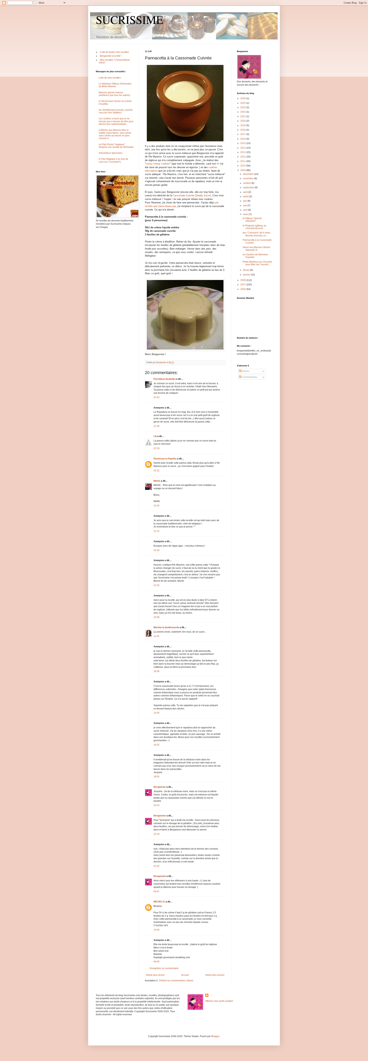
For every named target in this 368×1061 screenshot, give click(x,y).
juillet (246, 196)
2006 (243, 289)
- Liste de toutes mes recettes (114, 52)
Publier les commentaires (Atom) (176, 980)
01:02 (156, 866)
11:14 (156, 531)
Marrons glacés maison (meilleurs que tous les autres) (114, 94)
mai (245, 205)
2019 (243, 125)
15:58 (156, 617)
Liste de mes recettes (110, 77)
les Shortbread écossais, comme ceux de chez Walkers (116, 111)
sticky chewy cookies (158, 163)
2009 (243, 170)
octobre (247, 183)
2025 (243, 103)
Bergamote (160, 787)
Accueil (185, 975)
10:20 (156, 505)
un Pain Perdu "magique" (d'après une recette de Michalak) (116, 145)
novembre (248, 178)
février (246, 270)
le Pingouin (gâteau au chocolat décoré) (254, 227)
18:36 (156, 671)
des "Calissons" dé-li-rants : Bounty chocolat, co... (257, 234)
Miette (157, 481)
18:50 (156, 776)
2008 (243, 280)
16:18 (156, 550)
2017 (243, 134)
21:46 (156, 426)
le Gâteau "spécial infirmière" (252, 219)
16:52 (156, 744)
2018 (243, 130)
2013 (243, 152)
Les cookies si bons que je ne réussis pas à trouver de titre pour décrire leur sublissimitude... (116, 121)
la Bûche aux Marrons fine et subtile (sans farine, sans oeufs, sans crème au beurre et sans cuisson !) (115, 134)
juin (245, 201)
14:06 (156, 929)
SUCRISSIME (129, 19)
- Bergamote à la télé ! (110, 56)
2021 (243, 116)
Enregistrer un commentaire (164, 968)
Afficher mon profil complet (219, 1001)
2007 (243, 284)
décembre (248, 174)
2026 (243, 98)
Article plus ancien (214, 975)
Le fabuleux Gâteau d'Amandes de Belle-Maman (115, 85)
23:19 (156, 834)
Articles (245, 371)
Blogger (215, 1036)
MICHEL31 (159, 901)
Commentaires (249, 377)
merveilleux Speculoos (110, 153)
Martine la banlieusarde (166, 627)
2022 (243, 112)
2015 (243, 143)
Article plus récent (155, 975)
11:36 (156, 636)
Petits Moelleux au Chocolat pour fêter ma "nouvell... (257, 263)
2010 (243, 165)
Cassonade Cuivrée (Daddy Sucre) (192, 195)
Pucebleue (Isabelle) (165, 379)
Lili (155, 436)
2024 (243, 107)
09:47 (156, 891)
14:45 (156, 712)
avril (245, 210)
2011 (243, 161)
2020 (243, 121)
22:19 (156, 448)
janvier (247, 274)
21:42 (156, 585)
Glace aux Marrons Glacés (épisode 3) (256, 248)
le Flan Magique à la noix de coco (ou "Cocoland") (113, 160)
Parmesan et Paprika (165, 458)
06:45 (156, 961)
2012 (243, 156)
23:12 (156, 470)
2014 (243, 148)
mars (246, 214)
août (245, 192)
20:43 (156, 397)
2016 (243, 139)
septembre (249, 187)
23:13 (156, 805)
